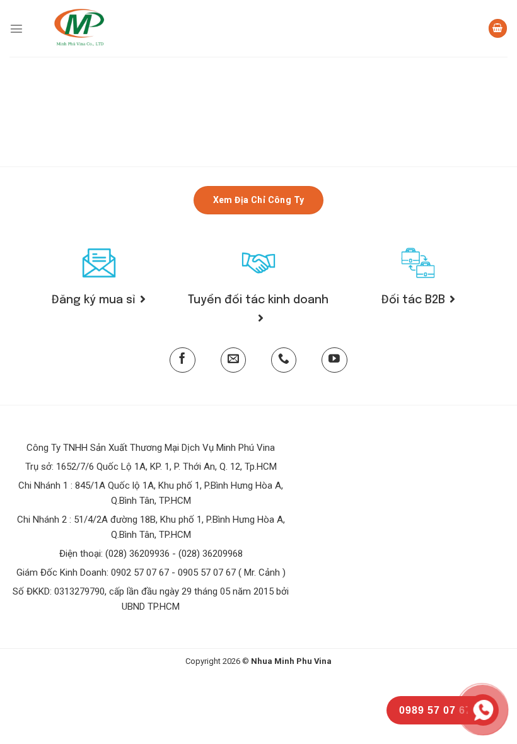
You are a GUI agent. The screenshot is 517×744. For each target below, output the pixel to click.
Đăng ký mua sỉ (94, 300)
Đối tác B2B (413, 300)
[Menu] (16, 28)
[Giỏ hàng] (498, 28)
